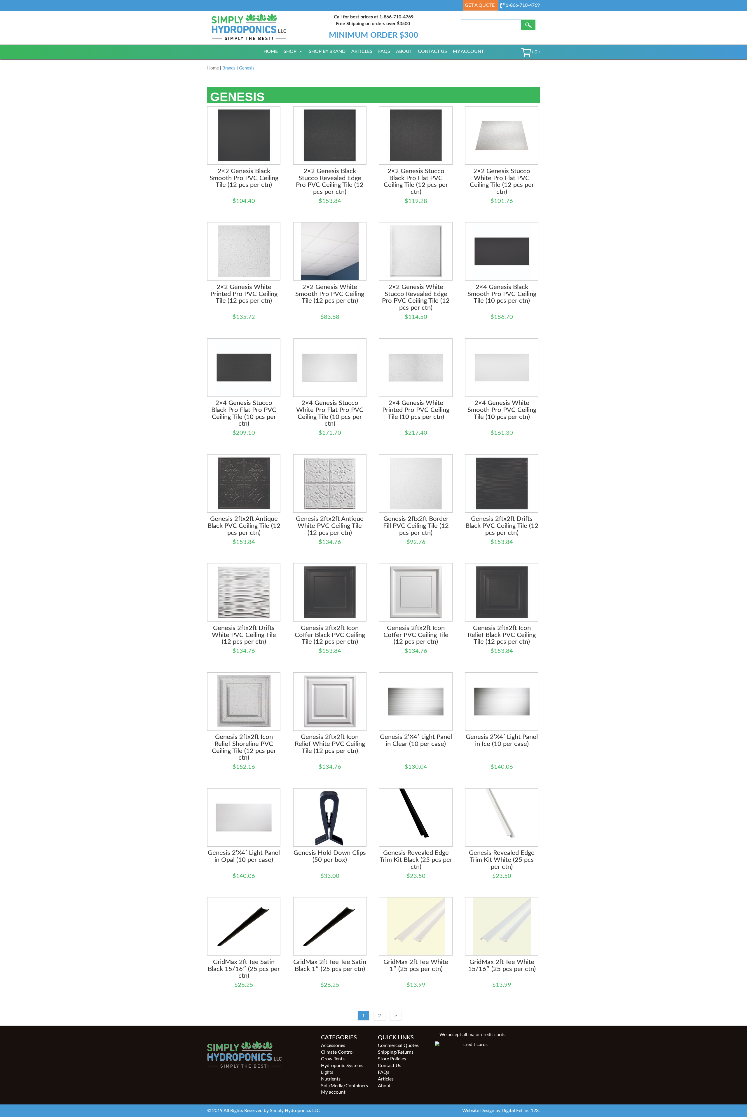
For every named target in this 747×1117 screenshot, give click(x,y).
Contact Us (432, 51)
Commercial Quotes (398, 1045)
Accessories (333, 1045)
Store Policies (392, 1059)
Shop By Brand (327, 51)
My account (468, 51)
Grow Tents (333, 1059)
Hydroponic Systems (342, 1065)
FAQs (384, 51)
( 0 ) (535, 52)
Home (270, 51)
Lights (327, 1072)
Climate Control (337, 1052)
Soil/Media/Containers (344, 1085)
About (404, 51)
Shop (290, 51)
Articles (361, 51)
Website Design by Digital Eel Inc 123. (501, 1110)
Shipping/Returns (395, 1052)
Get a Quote (480, 5)
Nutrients (331, 1079)
